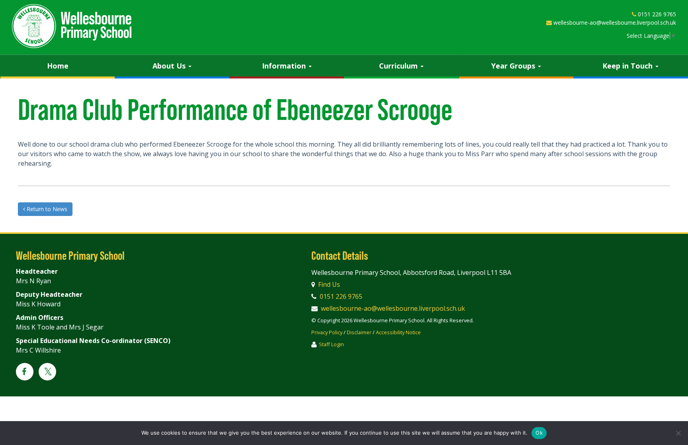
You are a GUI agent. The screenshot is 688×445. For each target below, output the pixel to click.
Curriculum (399, 66)
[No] (678, 433)
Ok (539, 432)
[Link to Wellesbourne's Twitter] (47, 373)
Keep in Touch (628, 66)
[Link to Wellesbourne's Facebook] (24, 372)
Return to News (46, 209)
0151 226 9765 (657, 14)
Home (57, 66)
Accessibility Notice (398, 332)
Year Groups (514, 66)
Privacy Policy (326, 332)
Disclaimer (359, 332)
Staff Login (331, 344)
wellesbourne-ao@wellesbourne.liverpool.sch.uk (614, 22)
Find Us (329, 284)
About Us (170, 66)
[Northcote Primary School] (71, 26)
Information (285, 66)
